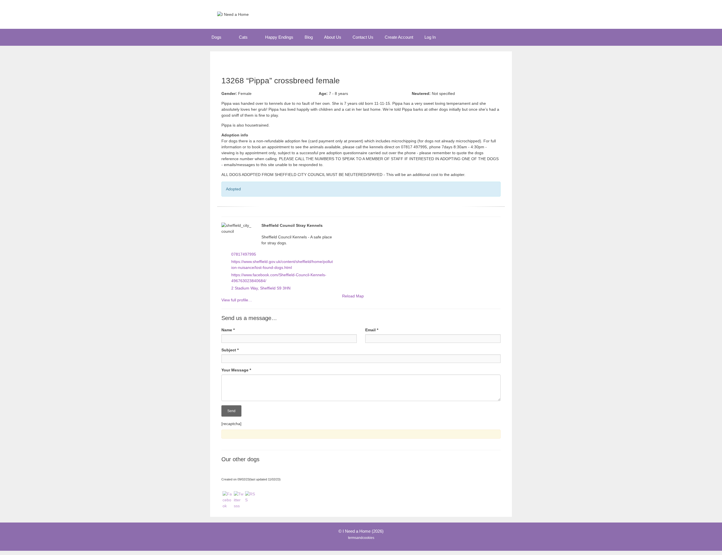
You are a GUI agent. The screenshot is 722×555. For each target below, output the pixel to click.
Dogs (216, 37)
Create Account (399, 37)
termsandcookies (361, 538)
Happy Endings (279, 37)
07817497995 (243, 254)
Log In (430, 37)
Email (371, 330)
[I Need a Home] (233, 14)
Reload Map (353, 296)
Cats (243, 37)
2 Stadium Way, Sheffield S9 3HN (260, 288)
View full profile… (236, 300)
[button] (227, 37)
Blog (309, 37)
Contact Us (363, 37)
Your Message (236, 370)
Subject (230, 350)
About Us (332, 37)
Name (228, 330)
